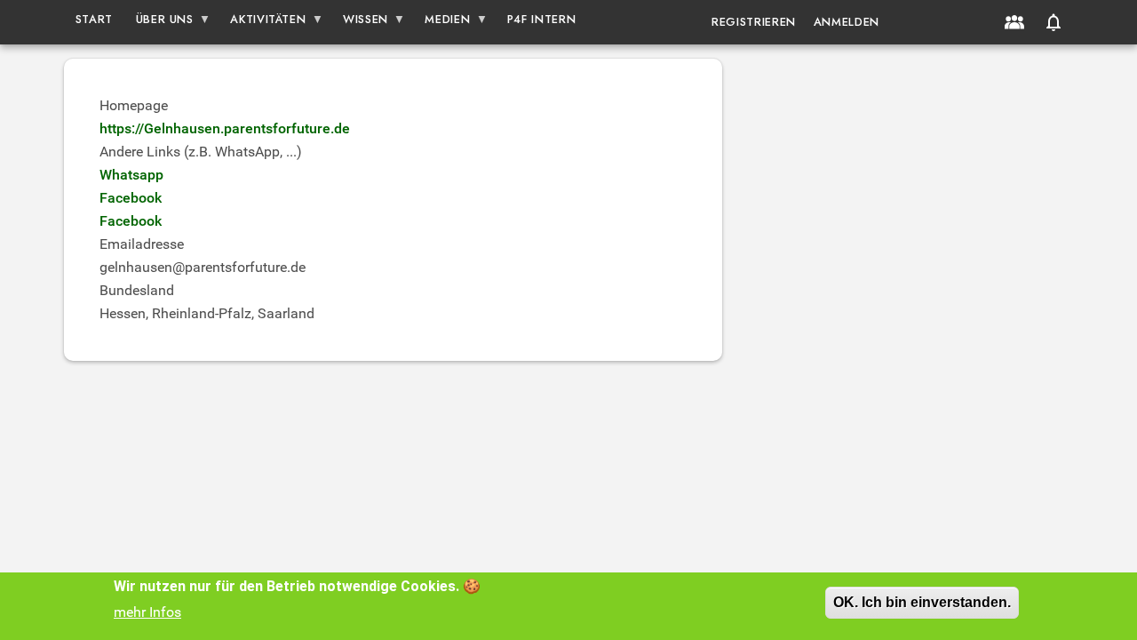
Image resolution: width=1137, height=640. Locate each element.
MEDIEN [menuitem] (442, 23)
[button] (1053, 22)
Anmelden (846, 21)
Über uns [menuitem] (159, 23)
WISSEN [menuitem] (359, 23)
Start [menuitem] (94, 19)
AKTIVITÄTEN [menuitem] (262, 23)
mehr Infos (147, 612)
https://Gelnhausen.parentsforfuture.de (224, 128)
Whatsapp (131, 174)
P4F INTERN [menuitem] (541, 19)
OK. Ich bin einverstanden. (922, 602)
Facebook (130, 197)
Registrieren (754, 21)
